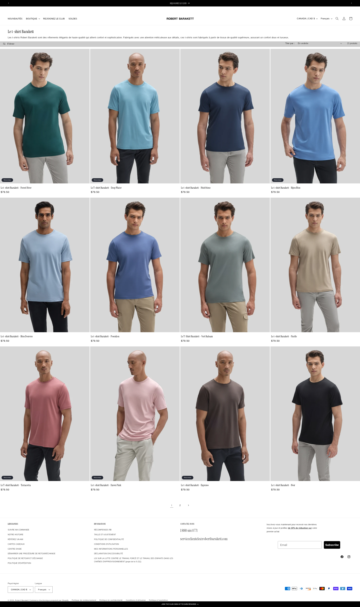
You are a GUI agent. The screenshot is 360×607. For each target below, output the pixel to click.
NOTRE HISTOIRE (15, 535)
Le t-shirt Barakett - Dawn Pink (106, 485)
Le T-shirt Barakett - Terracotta (16, 485)
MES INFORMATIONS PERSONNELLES (111, 549)
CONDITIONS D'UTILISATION (106, 544)
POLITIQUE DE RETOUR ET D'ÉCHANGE (25, 558)
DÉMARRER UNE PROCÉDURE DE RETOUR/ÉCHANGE (31, 554)
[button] (180, 604)
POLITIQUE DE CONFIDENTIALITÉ (109, 539)
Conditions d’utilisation (136, 600)
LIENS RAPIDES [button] (13, 524)
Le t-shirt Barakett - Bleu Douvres (17, 336)
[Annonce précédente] (8, 3)
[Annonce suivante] (351, 3)
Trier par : (290, 43)
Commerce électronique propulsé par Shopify (49, 600)
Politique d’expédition (158, 600)
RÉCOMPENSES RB (103, 530)
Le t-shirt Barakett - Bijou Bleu (285, 187)
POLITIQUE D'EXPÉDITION (19, 563)
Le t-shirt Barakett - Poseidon (105, 336)
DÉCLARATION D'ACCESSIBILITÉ (108, 554)
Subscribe (332, 544)
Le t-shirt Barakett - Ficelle (284, 336)
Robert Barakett (22, 600)
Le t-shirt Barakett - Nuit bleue (196, 187)
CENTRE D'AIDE (15, 549)
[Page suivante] (188, 505)
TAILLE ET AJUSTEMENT (105, 535)
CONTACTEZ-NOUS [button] (187, 524)
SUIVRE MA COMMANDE (18, 530)
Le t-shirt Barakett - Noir (283, 485)
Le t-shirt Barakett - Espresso (195, 485)
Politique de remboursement (84, 600)
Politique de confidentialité (111, 600)
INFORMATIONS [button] (100, 524)
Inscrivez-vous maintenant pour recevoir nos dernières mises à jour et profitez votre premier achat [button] (292, 528)
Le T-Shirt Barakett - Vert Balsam (197, 336)
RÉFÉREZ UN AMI (15, 539)
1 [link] (171, 505)
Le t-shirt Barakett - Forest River (16, 187)
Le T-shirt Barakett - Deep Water (106, 187)
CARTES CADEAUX (16, 544)
